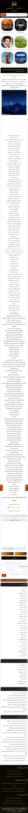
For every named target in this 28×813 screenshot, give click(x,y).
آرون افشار (23, 612)
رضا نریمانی (22, 674)
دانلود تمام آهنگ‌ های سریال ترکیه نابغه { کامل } (14, 746)
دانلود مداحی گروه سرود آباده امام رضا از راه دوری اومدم (14, 803)
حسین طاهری (22, 672)
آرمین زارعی (22, 625)
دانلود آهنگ (22, 75)
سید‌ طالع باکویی (21, 681)
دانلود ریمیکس (9, 8)
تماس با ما (8, 811)
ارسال (4, 575)
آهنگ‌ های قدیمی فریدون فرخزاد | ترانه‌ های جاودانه (14, 725)
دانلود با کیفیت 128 (6, 553)
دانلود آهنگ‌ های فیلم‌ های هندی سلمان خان (15, 749)
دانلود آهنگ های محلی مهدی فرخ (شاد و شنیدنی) (14, 700)
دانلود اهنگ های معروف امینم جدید (17, 744)
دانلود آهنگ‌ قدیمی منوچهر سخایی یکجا (16, 723)
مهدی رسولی (22, 667)
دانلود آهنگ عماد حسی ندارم (19, 693)
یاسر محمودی (22, 616)
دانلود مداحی (14, 10)
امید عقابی (23, 635)
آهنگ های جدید (21, 639)
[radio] (19, 507)
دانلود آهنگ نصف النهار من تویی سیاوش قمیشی (14, 711)
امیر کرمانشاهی (22, 683)
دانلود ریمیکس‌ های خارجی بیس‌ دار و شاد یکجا (14, 791)
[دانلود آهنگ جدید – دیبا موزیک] (14, 3)
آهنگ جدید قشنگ (21, 623)
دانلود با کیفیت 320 (19, 553)
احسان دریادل (22, 630)
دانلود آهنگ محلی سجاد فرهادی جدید (17, 695)
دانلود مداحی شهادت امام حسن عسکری (14, 801)
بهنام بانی (23, 653)
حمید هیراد (22, 595)
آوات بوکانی (22, 628)
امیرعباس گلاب (22, 642)
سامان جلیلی (22, 600)
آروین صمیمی (22, 614)
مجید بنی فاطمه (21, 670)
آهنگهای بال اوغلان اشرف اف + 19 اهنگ (16, 704)
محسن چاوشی (22, 593)
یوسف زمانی (22, 598)
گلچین (14, 558)
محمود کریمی (22, 665)
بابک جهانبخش (22, 621)
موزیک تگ (23, 655)
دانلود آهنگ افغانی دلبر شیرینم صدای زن (16, 697)
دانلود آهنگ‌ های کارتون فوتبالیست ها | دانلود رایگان (13, 755)
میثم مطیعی (22, 676)
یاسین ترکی (22, 618)
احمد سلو (23, 588)
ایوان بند (23, 648)
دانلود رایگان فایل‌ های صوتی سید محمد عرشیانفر (14, 739)
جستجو (3, 15)
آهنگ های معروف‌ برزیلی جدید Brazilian (16, 730)
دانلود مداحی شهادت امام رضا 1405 (14, 798)
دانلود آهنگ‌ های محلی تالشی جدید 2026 (16, 721)
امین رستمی (22, 646)
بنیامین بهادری (22, 651)
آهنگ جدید (19, 8)
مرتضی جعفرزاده (21, 602)
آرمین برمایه (22, 609)
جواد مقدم (23, 679)
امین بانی (23, 644)
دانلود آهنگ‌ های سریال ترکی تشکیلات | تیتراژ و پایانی (13, 742)
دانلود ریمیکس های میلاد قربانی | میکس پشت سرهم (14, 788)
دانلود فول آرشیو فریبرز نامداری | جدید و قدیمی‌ (14, 758)
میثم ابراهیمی (22, 605)
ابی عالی (23, 591)
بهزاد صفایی (22, 607)
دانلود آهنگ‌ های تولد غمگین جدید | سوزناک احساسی (13, 760)
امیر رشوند (23, 637)
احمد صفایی (22, 632)
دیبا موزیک (23, 515)
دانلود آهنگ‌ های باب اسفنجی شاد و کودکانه (15, 737)
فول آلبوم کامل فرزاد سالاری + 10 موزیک (16, 702)
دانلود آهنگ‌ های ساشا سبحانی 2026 (17, 728)
